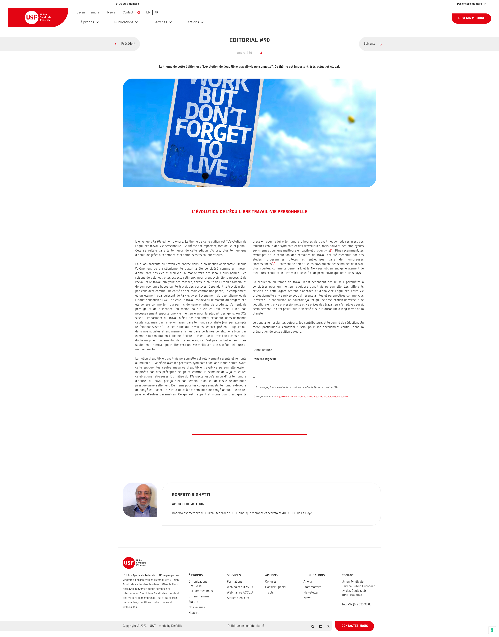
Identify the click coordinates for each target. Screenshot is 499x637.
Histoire (193, 613)
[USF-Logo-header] (38, 17)
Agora (307, 581)
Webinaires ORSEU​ (240, 587)
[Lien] (429, 44)
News (307, 598)
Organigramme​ (198, 596)
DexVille (176, 626)
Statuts (193, 602)
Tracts (269, 592)
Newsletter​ (311, 592)
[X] (328, 626)
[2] (273, 264)
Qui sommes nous (200, 591)
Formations (234, 581)
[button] (138, 12)
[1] (332, 250)
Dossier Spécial (275, 587)
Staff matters (312, 587)
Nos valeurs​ (196, 607)
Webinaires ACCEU (240, 592)
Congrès (271, 581)
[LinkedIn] (321, 626)
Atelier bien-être (238, 598)
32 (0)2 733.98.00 (360, 604)
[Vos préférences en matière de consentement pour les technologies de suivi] (492, 630)
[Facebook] (313, 626)
